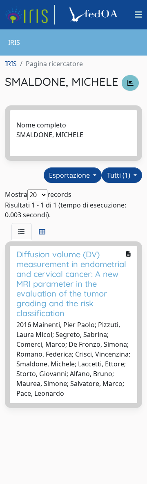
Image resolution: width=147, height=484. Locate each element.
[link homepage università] (95, 15)
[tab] (21, 231)
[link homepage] (30, 15)
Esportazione (70, 175)
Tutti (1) (119, 175)
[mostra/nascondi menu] (138, 15)
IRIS (11, 63)
